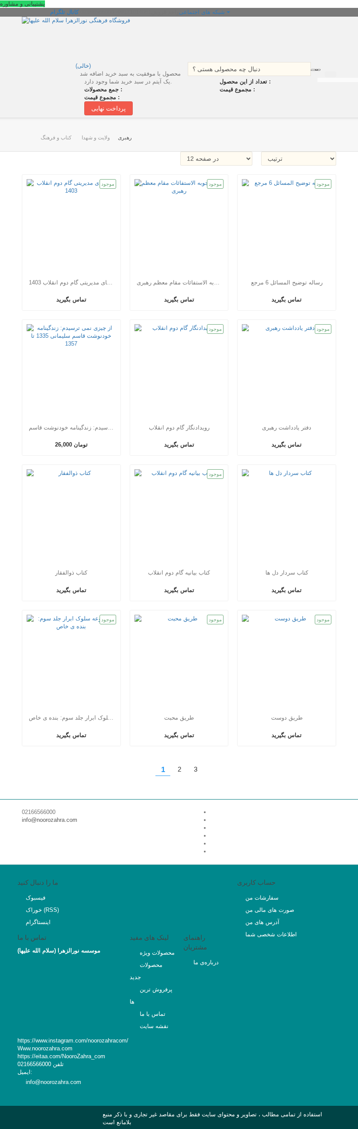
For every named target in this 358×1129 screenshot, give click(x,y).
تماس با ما (151, 1014)
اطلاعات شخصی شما (271, 934)
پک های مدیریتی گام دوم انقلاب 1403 (71, 282)
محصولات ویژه (156, 952)
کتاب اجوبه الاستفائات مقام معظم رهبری (179, 282)
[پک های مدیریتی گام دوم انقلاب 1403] (71, 224)
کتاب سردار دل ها (286, 572)
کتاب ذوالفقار (71, 572)
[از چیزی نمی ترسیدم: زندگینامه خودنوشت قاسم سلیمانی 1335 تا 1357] (71, 369)
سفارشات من (262, 897)
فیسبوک (35, 897)
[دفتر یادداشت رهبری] (286, 369)
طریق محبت (179, 717)
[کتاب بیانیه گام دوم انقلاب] (179, 514)
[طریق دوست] (286, 659)
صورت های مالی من (269, 910)
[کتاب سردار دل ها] (286, 514)
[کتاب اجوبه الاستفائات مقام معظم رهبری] (179, 224)
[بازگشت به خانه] (34, 133)
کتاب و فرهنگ (56, 138)
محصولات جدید (146, 971)
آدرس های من (262, 922)
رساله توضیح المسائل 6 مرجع (287, 282)
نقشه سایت (153, 1026)
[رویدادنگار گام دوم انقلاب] (179, 369)
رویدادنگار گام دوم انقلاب (179, 427)
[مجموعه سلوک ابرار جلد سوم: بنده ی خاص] (71, 659)
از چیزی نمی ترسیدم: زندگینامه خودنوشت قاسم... (71, 427)
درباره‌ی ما (205, 962)
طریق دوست (287, 717)
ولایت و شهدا (96, 138)
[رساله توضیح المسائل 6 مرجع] (286, 224)
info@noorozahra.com (49, 820)
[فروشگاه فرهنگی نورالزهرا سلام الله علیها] (98, 38)
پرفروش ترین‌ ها (151, 995)
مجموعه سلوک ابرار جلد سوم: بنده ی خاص (71, 717)
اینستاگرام (38, 922)
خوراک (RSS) (42, 910)
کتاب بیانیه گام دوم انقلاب (179, 572)
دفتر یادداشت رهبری (286, 427)
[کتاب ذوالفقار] (71, 514)
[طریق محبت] (179, 659)
